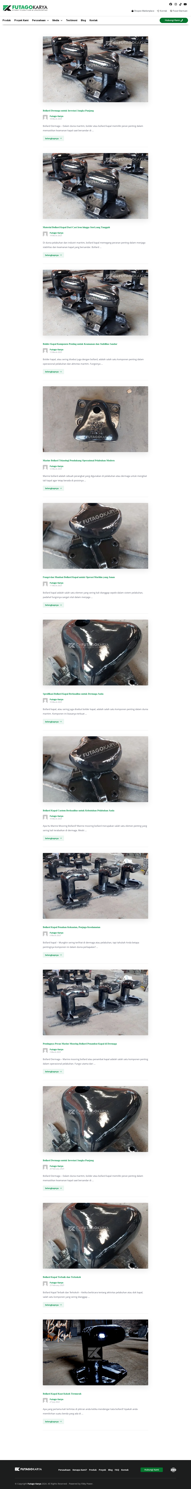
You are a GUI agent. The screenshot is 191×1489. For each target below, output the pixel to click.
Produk (7, 20)
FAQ (117, 1469)
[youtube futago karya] (185, 4)
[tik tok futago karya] (180, 4)
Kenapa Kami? (80, 1469)
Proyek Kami (21, 20)
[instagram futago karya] (176, 4)
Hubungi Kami (151, 1469)
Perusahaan (64, 1469)
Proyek (102, 1469)
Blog (83, 20)
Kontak (94, 20)
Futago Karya (56, 116)
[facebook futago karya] (171, 4)
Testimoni (71, 20)
